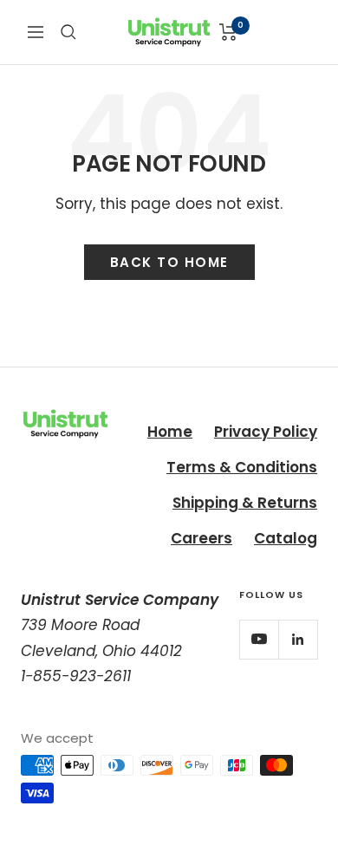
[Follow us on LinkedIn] (297, 639)
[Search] (68, 32)
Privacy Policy (265, 431)
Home (169, 431)
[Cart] (228, 32)
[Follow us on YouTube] (258, 639)
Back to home (169, 262)
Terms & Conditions (241, 467)
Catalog (285, 538)
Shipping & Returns (244, 502)
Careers (201, 538)
